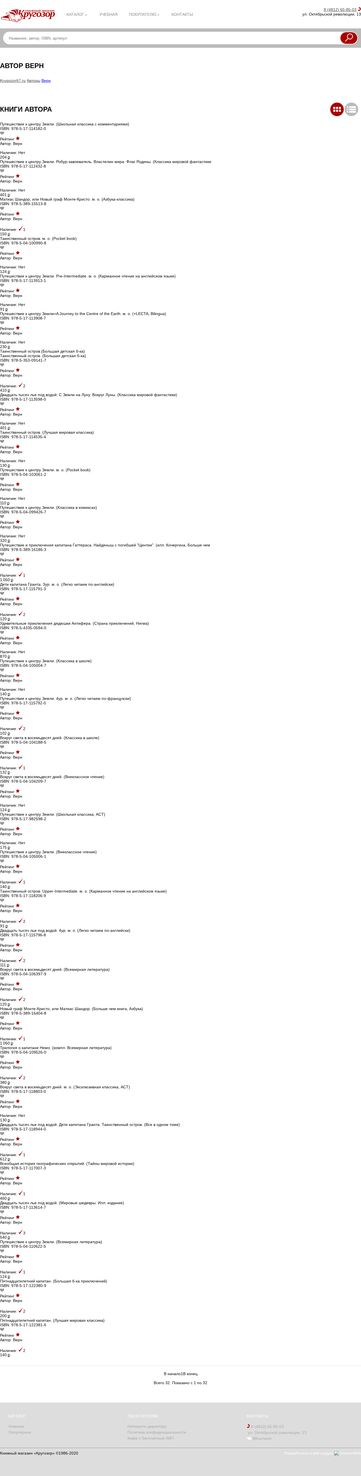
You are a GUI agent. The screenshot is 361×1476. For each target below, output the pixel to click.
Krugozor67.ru (13, 80)
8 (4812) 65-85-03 (340, 9)
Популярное (19, 1432)
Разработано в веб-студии (309, 1453)
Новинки (16, 1426)
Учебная (108, 14)
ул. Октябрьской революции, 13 (277, 1432)
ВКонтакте (262, 1438)
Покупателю (142, 14)
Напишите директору (146, 1426)
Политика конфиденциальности (156, 1432)
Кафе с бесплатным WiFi (150, 1438)
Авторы (33, 80)
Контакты (182, 14)
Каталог (75, 14)
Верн (46, 80)
